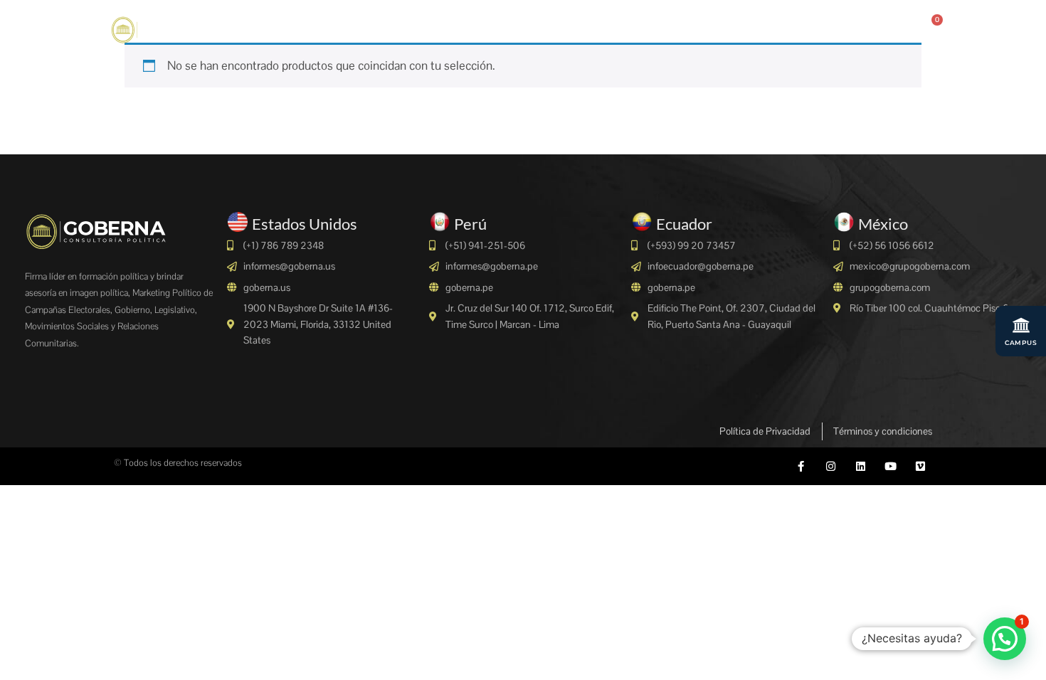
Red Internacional (643, 28)
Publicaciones (811, 28)
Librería (732, 28)
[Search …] (875, 28)
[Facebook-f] (801, 466)
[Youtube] (890, 466)
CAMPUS (1021, 342)
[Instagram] (830, 466)
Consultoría (408, 28)
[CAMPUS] (1021, 325)
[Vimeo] (920, 466)
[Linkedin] (860, 466)
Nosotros (330, 28)
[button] (1004, 638)
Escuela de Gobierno (525, 28)
